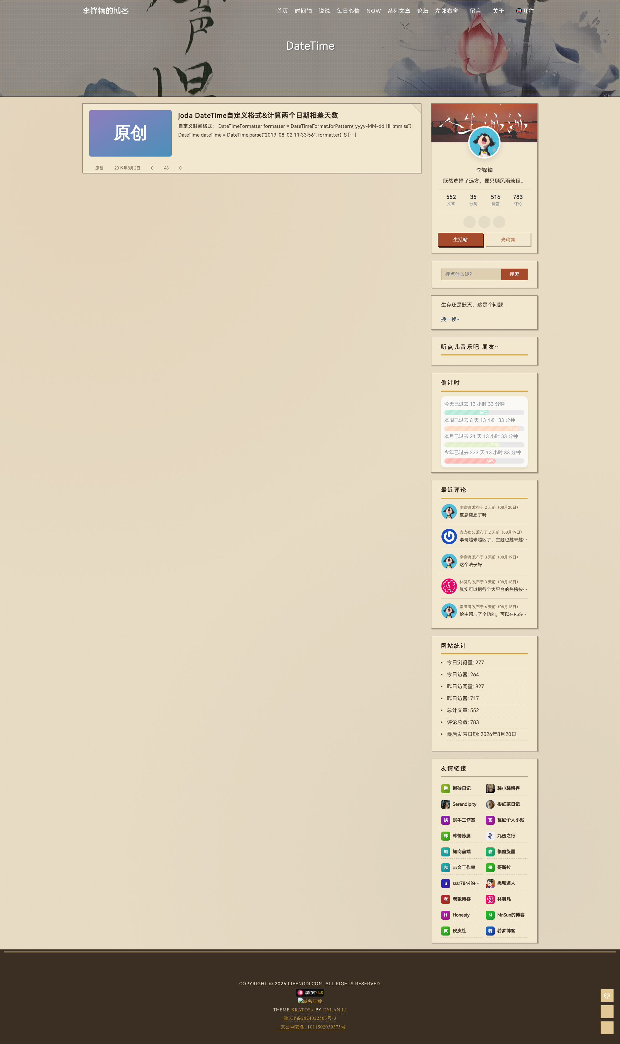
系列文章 (399, 11)
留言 (475, 11)
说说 (324, 11)
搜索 (514, 274)
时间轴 (303, 11)
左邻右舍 (447, 11)
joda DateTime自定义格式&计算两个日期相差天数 (258, 115)
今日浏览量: (461, 663)
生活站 (460, 239)
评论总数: (458, 722)
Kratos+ (302, 1010)
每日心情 (348, 11)
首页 (282, 11)
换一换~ (450, 319)
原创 (99, 168)
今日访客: (458, 674)
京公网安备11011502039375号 (313, 1027)
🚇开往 (525, 11)
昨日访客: (458, 698)
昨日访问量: (461, 686)
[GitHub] (469, 222)
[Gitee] (484, 222)
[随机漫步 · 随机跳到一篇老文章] (607, 1011)
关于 (498, 11)
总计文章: (458, 710)
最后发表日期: (463, 734)
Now (374, 11)
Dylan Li (335, 1010)
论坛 (423, 11)
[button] (607, 995)
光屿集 (508, 239)
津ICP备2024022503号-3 (310, 1018)
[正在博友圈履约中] (310, 992)
